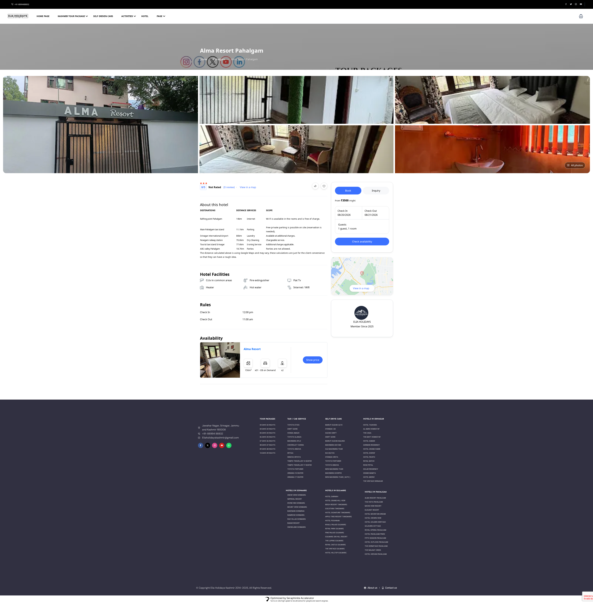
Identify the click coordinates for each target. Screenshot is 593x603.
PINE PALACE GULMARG (335, 533)
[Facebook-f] (200, 445)
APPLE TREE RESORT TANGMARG (338, 517)
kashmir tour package (71, 16)
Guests (342, 224)
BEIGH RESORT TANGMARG (336, 505)
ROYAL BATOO (369, 461)
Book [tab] (348, 190)
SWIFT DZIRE (292, 429)
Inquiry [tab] (376, 190)
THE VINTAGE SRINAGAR (373, 481)
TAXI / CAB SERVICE (296, 419)
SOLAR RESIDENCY (371, 469)
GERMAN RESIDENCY (371, 445)
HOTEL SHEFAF (369, 453)
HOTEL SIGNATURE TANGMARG (337, 513)
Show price (312, 360)
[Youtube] (221, 445)
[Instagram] (214, 445)
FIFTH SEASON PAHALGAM (376, 538)
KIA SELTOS (330, 453)
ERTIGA (290, 453)
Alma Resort (252, 349)
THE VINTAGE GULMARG (335, 549)
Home (203, 59)
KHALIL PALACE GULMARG (336, 525)
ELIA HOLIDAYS (362, 321)
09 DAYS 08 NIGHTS (268, 449)
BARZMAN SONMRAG (296, 511)
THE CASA (367, 433)
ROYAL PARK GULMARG (334, 529)
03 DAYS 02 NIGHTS (268, 425)
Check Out (371, 211)
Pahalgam (219, 59)
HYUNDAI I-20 (330, 429)
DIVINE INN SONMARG (296, 503)
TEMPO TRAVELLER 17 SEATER (299, 465)
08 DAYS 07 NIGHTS (268, 445)
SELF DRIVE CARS (333, 419)
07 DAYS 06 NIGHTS (268, 441)
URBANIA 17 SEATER (295, 477)
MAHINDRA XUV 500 (333, 445)
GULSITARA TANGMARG (335, 509)
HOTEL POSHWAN (332, 521)
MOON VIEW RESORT (373, 506)
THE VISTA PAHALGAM (374, 502)
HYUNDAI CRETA (332, 457)
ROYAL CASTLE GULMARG (335, 545)
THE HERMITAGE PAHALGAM (376, 546)
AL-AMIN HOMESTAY (371, 429)
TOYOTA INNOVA (294, 449)
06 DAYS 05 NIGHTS (268, 437)
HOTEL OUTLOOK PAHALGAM (377, 542)
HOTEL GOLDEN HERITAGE (375, 522)
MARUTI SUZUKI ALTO (334, 425)
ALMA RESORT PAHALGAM (375, 498)
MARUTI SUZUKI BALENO (335, 441)
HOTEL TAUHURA (370, 425)
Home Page (43, 16)
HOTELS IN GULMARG (335, 491)
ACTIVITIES (127, 16)
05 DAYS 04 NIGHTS (268, 433)
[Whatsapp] (228, 445)
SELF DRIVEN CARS (103, 16)
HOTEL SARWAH (332, 497)
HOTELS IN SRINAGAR (373, 419)
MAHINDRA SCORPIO (333, 473)
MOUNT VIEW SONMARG (297, 507)
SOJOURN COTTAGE (373, 526)
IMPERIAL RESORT (294, 499)
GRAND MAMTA (369, 473)
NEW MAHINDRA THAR (334, 469)
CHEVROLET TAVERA (295, 445)
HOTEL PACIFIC (369, 457)
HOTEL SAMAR (369, 441)
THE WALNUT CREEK (373, 550)
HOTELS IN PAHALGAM (376, 492)
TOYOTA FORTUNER (295, 469)
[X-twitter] (207, 445)
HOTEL (144, 16)
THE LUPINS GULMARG (334, 541)
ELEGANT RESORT (372, 510)
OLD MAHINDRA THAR (334, 449)
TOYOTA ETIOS (293, 425)
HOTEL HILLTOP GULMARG (336, 553)
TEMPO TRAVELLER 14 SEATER (299, 461)
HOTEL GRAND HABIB (372, 449)
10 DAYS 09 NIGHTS (267, 453)
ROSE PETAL (368, 465)
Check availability (362, 241)
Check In (343, 211)
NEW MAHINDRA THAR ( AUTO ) (337, 477)
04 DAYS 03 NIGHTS (268, 429)
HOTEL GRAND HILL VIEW (335, 501)
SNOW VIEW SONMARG (296, 495)
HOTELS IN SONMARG (296, 491)
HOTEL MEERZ (369, 477)
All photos (577, 165)
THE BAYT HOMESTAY (372, 437)
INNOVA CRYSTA (294, 457)
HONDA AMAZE (293, 433)
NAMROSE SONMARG (296, 515)
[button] (581, 16)
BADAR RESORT (293, 523)
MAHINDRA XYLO (294, 441)
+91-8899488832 (22, 4)
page (159, 16)
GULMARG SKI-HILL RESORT (336, 537)
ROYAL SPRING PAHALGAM (375, 530)
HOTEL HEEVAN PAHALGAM (376, 554)
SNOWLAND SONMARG (296, 527)
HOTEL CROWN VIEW (373, 518)
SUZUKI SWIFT (331, 433)
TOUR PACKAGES (267, 419)
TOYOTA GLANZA (294, 437)
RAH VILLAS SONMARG (296, 519)
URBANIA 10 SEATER (295, 473)
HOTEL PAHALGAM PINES (375, 534)
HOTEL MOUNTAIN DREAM (375, 514)
